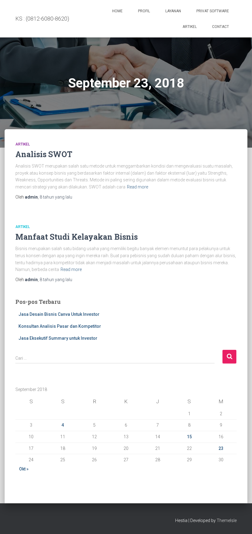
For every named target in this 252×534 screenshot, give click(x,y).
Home (117, 11)
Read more (137, 186)
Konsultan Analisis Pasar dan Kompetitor (59, 326)
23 (221, 448)
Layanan (173, 11)
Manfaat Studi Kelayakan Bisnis (76, 237)
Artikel (190, 27)
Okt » (24, 468)
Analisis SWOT (43, 154)
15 (189, 436)
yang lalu (56, 197)
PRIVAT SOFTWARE (212, 11)
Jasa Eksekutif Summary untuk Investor (57, 338)
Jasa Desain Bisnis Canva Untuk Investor (59, 314)
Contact (220, 27)
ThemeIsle (227, 520)
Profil (144, 11)
